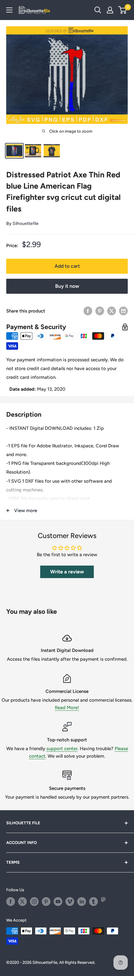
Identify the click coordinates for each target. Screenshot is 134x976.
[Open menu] (9, 10)
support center (62, 748)
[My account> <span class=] (110, 10)
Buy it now (67, 286)
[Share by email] (123, 310)
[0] (123, 10)
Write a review (67, 572)
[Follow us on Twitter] (22, 901)
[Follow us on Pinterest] (46, 901)
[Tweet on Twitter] (111, 310)
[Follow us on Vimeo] (69, 901)
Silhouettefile (25, 223)
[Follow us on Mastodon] (105, 901)
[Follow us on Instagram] (34, 901)
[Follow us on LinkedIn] (81, 901)
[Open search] (97, 10)
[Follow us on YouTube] (58, 901)
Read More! (67, 707)
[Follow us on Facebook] (10, 901)
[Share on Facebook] (88, 310)
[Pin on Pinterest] (99, 310)
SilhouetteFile (44, 962)
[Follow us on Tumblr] (93, 901)
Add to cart (67, 266)
